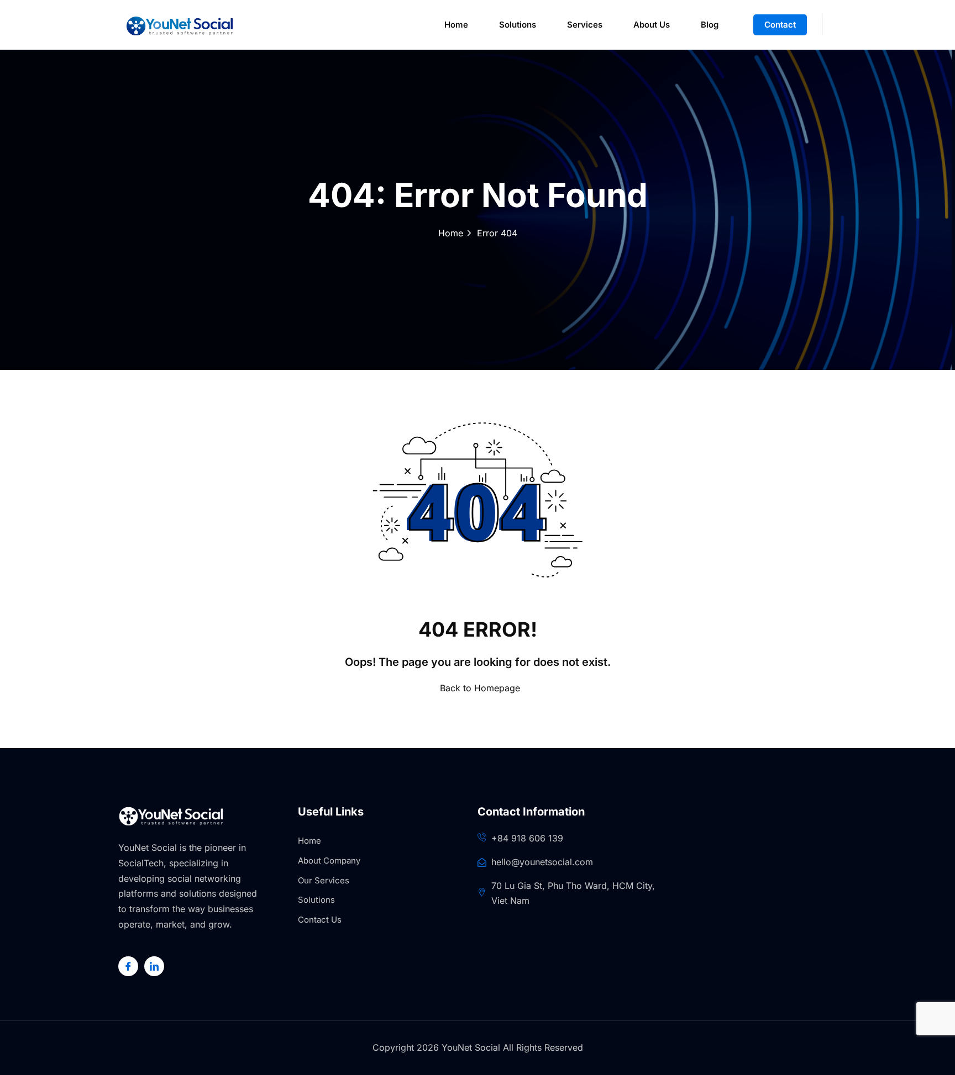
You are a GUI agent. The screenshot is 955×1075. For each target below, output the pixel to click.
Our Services (323, 880)
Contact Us (320, 919)
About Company (329, 860)
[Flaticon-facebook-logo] (128, 966)
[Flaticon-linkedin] (154, 966)
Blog (709, 24)
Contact (780, 24)
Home (456, 24)
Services (584, 24)
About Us (651, 24)
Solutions (517, 24)
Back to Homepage (480, 687)
